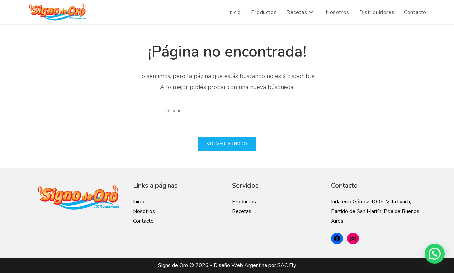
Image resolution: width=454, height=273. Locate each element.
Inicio (138, 201)
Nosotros (144, 211)
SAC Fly (286, 265)
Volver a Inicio (227, 144)
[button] (435, 254)
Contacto (143, 221)
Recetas (241, 211)
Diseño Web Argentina (240, 265)
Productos (244, 201)
